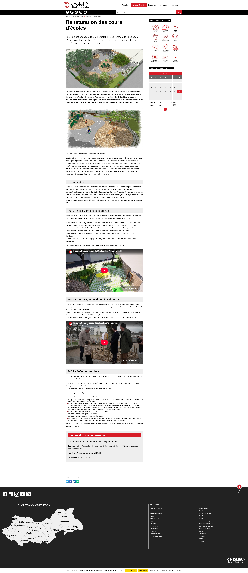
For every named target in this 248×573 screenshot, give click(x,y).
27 (165, 95)
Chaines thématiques (78, 16)
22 (175, 91)
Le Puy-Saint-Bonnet (156, 536)
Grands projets (97, 16)
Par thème (152, 102)
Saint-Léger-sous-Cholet (206, 526)
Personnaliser (154, 570)
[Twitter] (67, 483)
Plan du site (51, 567)
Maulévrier (202, 511)
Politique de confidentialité (19, 567)
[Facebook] (70, 483)
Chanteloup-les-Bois (156, 513)
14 (170, 88)
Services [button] (163, 5)
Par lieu (151, 105)
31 (151, 98)
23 (179, 91)
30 (179, 95)
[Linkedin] (74, 483)
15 (175, 88)
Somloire (201, 531)
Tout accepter (131, 570)
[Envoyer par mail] (77, 483)
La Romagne (154, 526)
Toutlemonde (202, 533)
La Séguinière (154, 528)
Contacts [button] (175, 5)
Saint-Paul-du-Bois (204, 528)
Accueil (68, 16)
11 (156, 88)
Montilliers (202, 516)
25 (156, 95)
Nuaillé (201, 518)
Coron (152, 521)
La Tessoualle (154, 531)
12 (160, 88)
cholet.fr (79, 4)
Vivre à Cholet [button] (138, 5)
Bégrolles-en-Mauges (156, 508)
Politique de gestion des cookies (37, 567)
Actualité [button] (125, 5)
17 (151, 91)
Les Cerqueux (154, 538)
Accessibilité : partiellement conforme (65, 567)
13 (165, 88)
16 (179, 88)
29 (175, 95)
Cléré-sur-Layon (154, 518)
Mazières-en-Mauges (205, 513)
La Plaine (153, 523)
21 (170, 91)
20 (165, 91)
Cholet (152, 516)
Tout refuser (143, 570)
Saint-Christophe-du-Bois (206, 523)
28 (170, 95)
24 (151, 95)
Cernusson (153, 511)
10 (151, 88)
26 (160, 95)
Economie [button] (152, 5)
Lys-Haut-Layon (203, 508)
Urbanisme (88, 16)
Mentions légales (6, 567)
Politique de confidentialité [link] (171, 570)
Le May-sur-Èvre (155, 533)
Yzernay (201, 541)
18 (156, 91)
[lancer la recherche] (179, 12)
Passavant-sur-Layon (205, 521)
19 (160, 91)
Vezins (201, 538)
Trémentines (202, 536)
